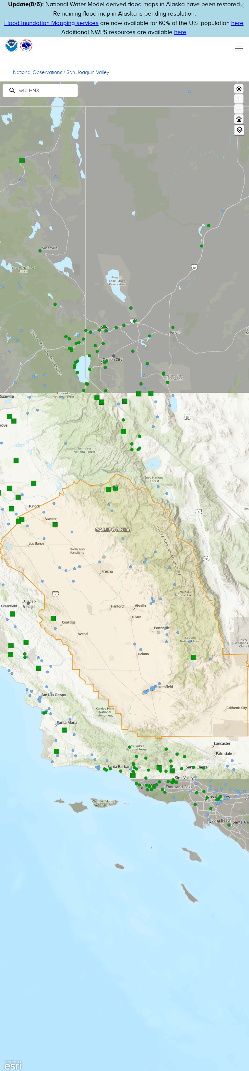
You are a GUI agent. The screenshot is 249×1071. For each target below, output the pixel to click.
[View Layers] (239, 129)
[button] (242, 5)
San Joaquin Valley (87, 72)
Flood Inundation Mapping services (51, 23)
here (237, 23)
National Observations (37, 72)
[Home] (238, 119)
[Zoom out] (238, 109)
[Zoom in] (238, 99)
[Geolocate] (238, 88)
